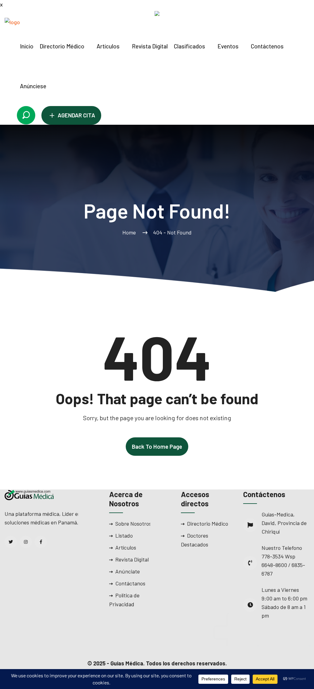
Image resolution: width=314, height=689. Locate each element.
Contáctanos (130, 583)
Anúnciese (33, 85)
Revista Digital (150, 46)
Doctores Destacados (194, 540)
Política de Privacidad (124, 599)
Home (130, 232)
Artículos (108, 46)
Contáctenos (267, 46)
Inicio (26, 46)
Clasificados (189, 46)
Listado (124, 535)
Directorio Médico (62, 46)
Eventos (228, 46)
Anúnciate (127, 571)
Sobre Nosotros (133, 523)
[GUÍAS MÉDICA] (29, 21)
